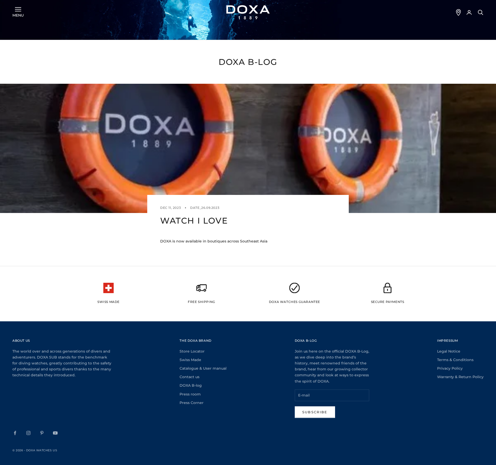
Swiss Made (190, 359)
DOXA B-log (191, 385)
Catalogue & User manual (203, 368)
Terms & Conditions (455, 359)
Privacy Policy (450, 368)
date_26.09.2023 (204, 208)
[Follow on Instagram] (28, 433)
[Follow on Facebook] (15, 433)
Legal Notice (448, 351)
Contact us (189, 377)
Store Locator (192, 351)
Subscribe (315, 412)
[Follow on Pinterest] (41, 433)
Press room (190, 394)
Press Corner (192, 402)
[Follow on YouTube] (55, 433)
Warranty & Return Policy (460, 377)
